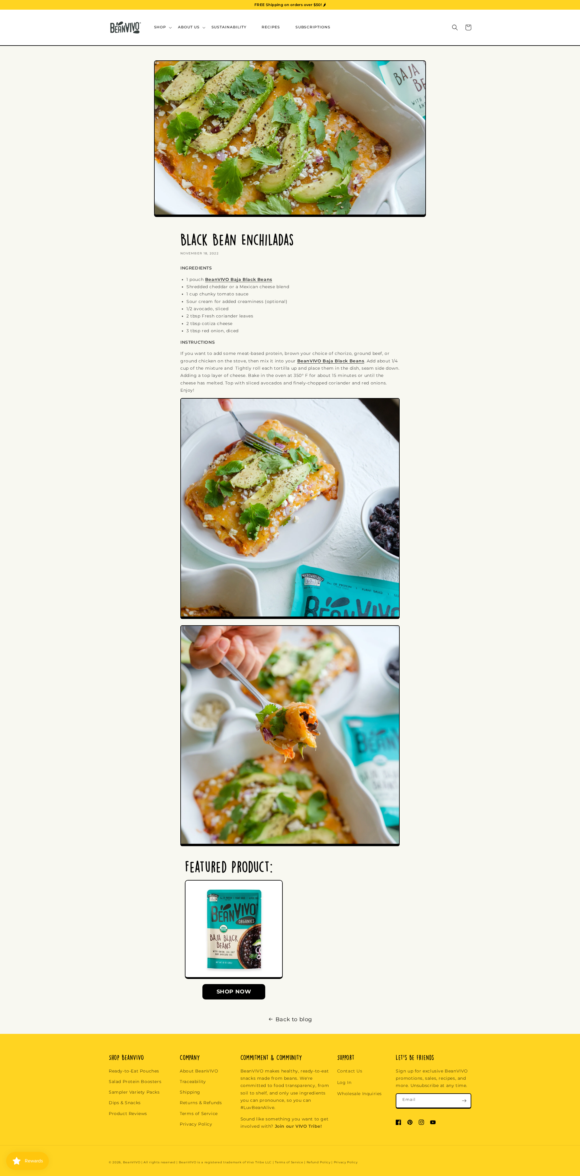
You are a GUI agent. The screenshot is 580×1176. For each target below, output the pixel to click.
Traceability (193, 1081)
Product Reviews (128, 1113)
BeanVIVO (131, 1162)
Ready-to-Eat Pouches (134, 1071)
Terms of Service (199, 1113)
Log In (344, 1082)
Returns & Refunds (201, 1102)
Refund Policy (318, 1162)
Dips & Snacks (125, 1102)
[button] (162, 27)
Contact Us (349, 1071)
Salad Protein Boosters (135, 1081)
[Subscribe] (464, 1100)
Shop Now (234, 991)
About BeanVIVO (199, 1071)
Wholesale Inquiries (359, 1093)
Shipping (190, 1092)
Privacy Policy (196, 1124)
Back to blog (294, 1019)
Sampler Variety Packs (134, 1092)
